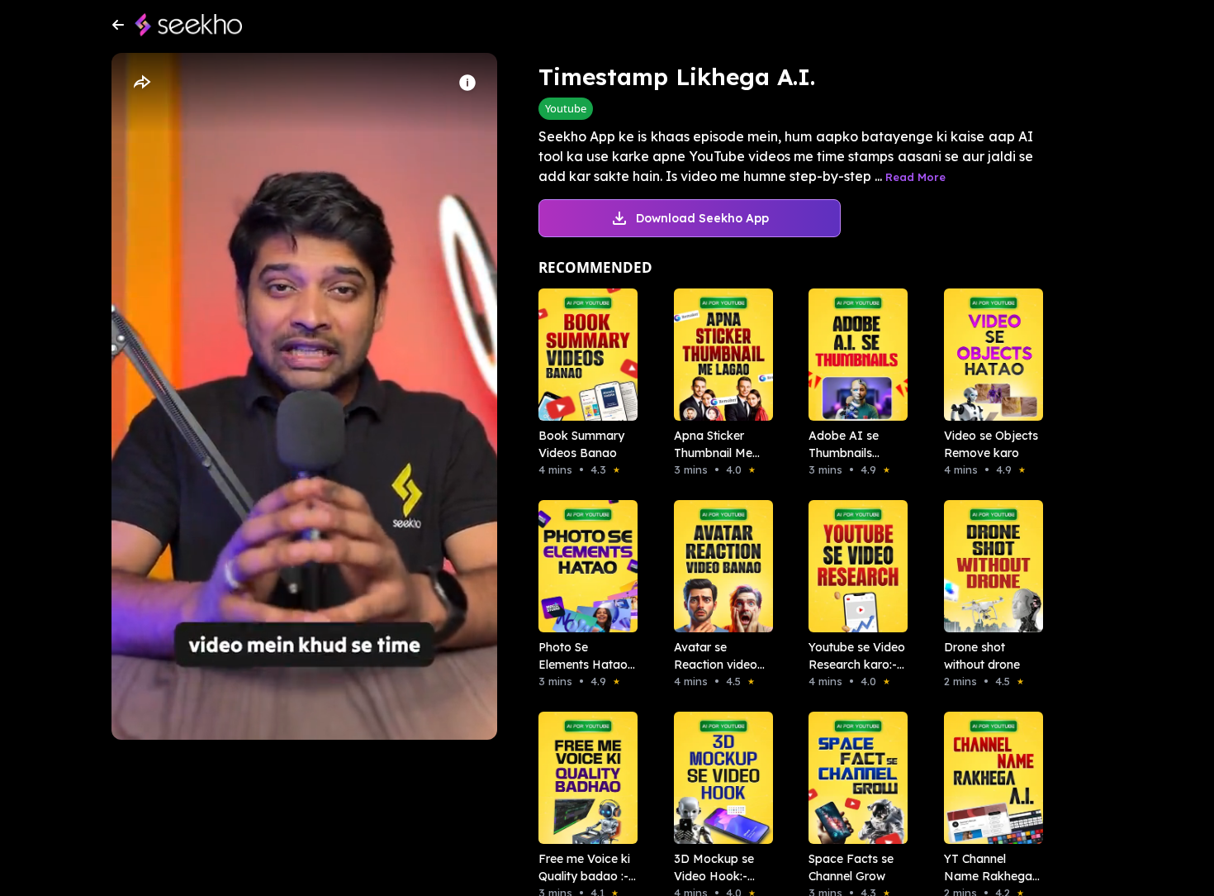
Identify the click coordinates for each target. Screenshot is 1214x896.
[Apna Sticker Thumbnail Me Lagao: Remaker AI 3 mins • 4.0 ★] (718, 354)
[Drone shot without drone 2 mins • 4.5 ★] (988, 566)
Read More (915, 176)
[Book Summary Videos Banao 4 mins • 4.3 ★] (583, 354)
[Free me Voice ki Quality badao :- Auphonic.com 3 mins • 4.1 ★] (583, 778)
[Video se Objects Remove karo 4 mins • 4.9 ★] (988, 354)
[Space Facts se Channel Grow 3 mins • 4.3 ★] (853, 778)
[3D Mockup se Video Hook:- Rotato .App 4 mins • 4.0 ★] (718, 778)
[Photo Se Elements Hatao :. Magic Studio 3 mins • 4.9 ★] (583, 566)
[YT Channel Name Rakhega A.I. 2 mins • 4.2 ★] (988, 778)
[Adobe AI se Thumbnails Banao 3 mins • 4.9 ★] (853, 354)
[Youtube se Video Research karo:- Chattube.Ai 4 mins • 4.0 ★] (853, 566)
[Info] (467, 82)
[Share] (141, 82)
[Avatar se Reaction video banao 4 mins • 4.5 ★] (718, 566)
